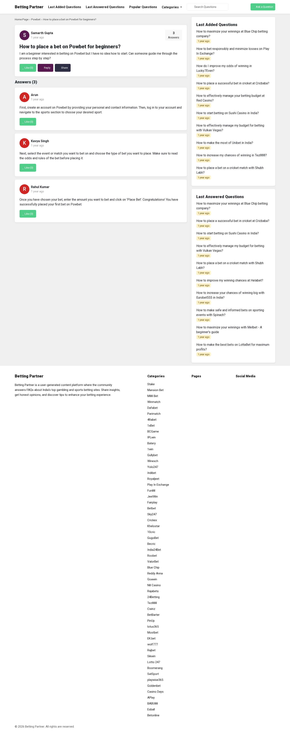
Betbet (151, 508)
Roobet (152, 555)
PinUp (151, 620)
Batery (151, 443)
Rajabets (153, 591)
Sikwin (151, 656)
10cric (151, 532)
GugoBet (153, 538)
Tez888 (152, 603)
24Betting (153, 597)
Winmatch (153, 402)
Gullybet (152, 455)
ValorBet (153, 561)
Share (64, 67)
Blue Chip (153, 567)
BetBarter (153, 615)
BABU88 (152, 703)
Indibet (151, 473)
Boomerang (155, 668)
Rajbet (151, 650)
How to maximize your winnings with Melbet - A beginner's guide (229, 331)
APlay (151, 697)
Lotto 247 (153, 662)
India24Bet (154, 550)
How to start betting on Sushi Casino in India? (227, 115)
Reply (46, 67)
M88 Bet (152, 396)
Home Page (21, 19)
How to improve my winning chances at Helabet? (229, 283)
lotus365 (153, 626)
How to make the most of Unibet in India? (224, 145)
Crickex (152, 520)
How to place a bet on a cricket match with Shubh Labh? (230, 172)
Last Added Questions (64, 7)
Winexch (152, 461)
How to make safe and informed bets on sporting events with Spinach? (230, 314)
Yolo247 (152, 467)
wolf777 (152, 644)
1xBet (151, 425)
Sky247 (152, 514)
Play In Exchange (158, 484)
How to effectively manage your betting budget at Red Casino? (230, 100)
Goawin (152, 579)
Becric (151, 544)
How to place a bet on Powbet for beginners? (69, 19)
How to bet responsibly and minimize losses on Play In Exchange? (232, 53)
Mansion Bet (155, 390)
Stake (151, 384)
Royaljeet (153, 479)
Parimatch (154, 414)
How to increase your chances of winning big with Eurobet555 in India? (230, 297)
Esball (151, 709)
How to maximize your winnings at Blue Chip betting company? (232, 36)
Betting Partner (29, 7)
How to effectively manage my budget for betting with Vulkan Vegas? (230, 130)
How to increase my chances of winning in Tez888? (231, 157)
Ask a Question (264, 6)
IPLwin (151, 437)
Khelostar (153, 526)
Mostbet (152, 632)
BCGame (153, 431)
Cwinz (151, 609)
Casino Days (155, 691)
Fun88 (151, 490)
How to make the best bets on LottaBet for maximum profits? (232, 349)
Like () (28, 67)
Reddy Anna (155, 573)
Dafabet (152, 408)
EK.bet (151, 638)
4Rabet (151, 419)
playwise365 (155, 680)
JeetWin (152, 496)
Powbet (35, 19)
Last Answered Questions (105, 7)
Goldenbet (154, 686)
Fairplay (152, 502)
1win (150, 449)
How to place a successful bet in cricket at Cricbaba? (232, 85)
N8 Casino (154, 585)
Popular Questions (143, 7)
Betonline (153, 715)
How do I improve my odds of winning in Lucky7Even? (224, 70)
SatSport (153, 674)
